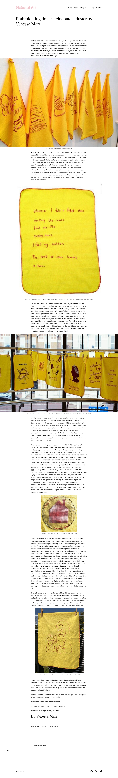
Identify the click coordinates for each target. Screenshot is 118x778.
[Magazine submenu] (88, 7)
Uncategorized (53, 726)
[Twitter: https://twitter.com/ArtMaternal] (101, 771)
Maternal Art (20, 771)
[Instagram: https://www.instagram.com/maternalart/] (96, 771)
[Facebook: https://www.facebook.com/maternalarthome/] (91, 771)
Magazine (84, 8)
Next (7, 750)
